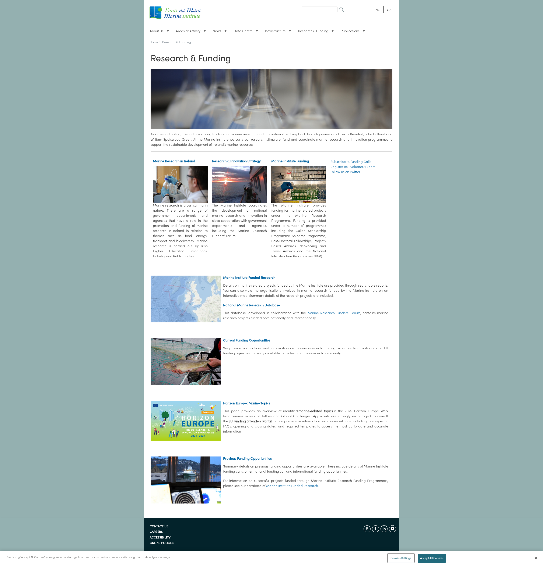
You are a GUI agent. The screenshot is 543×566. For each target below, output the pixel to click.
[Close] (536, 558)
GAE (390, 10)
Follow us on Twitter (345, 172)
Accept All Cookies (432, 558)
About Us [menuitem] (155, 32)
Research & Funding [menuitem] (311, 32)
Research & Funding (176, 42)
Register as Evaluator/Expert (352, 167)
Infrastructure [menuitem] (274, 32)
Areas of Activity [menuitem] (186, 32)
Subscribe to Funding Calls (350, 162)
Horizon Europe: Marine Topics (246, 403)
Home (154, 42)
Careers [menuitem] (156, 532)
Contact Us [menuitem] (159, 526)
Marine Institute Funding (290, 161)
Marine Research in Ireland (174, 161)
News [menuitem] (215, 32)
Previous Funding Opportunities (247, 458)
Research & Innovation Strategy (236, 161)
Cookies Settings (400, 558)
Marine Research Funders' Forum (334, 313)
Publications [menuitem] (348, 32)
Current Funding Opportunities (246, 340)
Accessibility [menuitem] (160, 537)
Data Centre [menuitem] (241, 32)
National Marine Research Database (251, 305)
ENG (377, 10)
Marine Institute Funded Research (249, 277)
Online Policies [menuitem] (162, 543)
